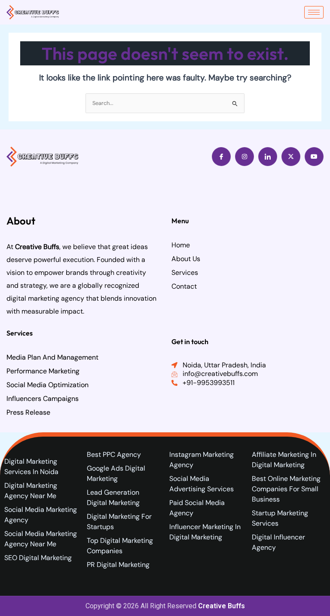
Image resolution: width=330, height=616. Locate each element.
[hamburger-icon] (314, 12)
